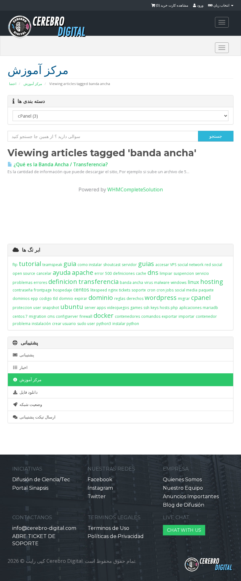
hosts (164, 307)
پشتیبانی (26, 355)
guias (146, 263)
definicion (62, 281)
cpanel (201, 297)
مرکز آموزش (33, 83)
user (37, 307)
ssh (146, 307)
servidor (129, 264)
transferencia (98, 281)
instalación (41, 323)
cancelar (43, 273)
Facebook (100, 479)
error (99, 273)
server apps (95, 307)
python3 (103, 323)
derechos (134, 298)
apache (82, 272)
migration (37, 316)
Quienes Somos (182, 479)
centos (81, 289)
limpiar (166, 273)
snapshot (50, 307)
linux (193, 282)
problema (21, 323)
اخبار (23, 367)
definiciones (124, 273)
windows (178, 282)
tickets (124, 290)
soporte (138, 290)
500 (108, 273)
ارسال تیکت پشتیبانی (37, 417)
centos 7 (20, 316)
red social (213, 264)
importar (187, 316)
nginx (113, 290)
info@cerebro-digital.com (44, 528)
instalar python (125, 323)
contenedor (206, 316)
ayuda (62, 272)
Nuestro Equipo (183, 488)
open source (24, 273)
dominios (21, 298)
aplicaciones (190, 307)
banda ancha (131, 282)
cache (141, 273)
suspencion (184, 273)
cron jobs (165, 290)
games (136, 307)
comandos (150, 316)
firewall (85, 316)
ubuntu (71, 306)
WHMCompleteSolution (135, 189)
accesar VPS (165, 264)
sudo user (86, 323)
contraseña (23, 290)
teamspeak (52, 264)
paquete (206, 290)
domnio (66, 298)
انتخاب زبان (221, 5)
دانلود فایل (28, 392)
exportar (169, 316)
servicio (202, 273)
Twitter (97, 496)
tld (55, 298)
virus (148, 282)
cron (151, 290)
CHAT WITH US (184, 530)
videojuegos (118, 307)
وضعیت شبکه (30, 404)
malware (161, 282)
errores (40, 282)
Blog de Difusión (183, 505)
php (174, 307)
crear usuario (64, 323)
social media (186, 290)
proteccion (22, 307)
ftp (15, 264)
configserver (67, 316)
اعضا (12, 83)
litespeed (98, 290)
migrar (184, 298)
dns (152, 272)
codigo (45, 298)
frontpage (43, 290)
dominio (100, 297)
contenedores (127, 316)
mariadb (210, 307)
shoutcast (111, 264)
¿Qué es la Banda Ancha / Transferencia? (60, 164)
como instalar (90, 264)
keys (154, 307)
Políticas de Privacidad (116, 536)
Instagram (100, 488)
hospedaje (62, 290)
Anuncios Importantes (191, 496)
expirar (80, 298)
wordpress (161, 297)
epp (34, 298)
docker (104, 315)
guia (69, 263)
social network (190, 264)
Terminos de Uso (108, 528)
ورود (199, 5)
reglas (119, 298)
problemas (22, 282)
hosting (211, 281)
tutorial (30, 263)
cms (51, 316)
